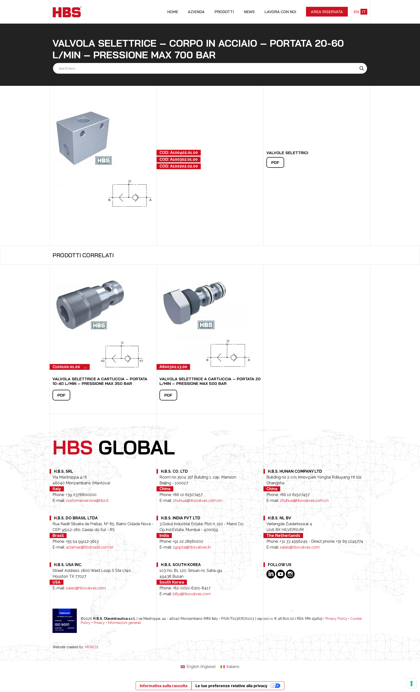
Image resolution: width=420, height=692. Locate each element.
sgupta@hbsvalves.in (192, 547)
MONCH (91, 647)
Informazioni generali (124, 623)
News (249, 11)
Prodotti (224, 11)
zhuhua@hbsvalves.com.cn (197, 500)
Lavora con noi (280, 11)
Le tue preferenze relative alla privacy (231, 685)
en (356, 11)
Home (172, 11)
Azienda (196, 11)
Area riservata (327, 11)
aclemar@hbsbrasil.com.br (89, 547)
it (364, 11)
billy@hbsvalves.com (192, 594)
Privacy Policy (336, 619)
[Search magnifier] (361, 68)
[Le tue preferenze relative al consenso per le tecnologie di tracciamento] (411, 683)
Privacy (99, 623)
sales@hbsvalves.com (300, 547)
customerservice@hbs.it (87, 500)
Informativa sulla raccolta (163, 685)
